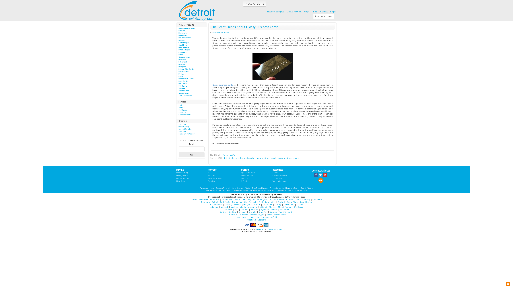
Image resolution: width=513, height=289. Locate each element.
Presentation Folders (186, 79)
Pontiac (274, 209)
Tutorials (181, 108)
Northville (228, 209)
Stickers (181, 88)
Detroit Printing (211, 190)
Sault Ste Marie (286, 212)
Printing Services (182, 175)
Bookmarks (182, 33)
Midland (263, 207)
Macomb (224, 207)
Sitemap (276, 173)
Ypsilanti (262, 219)
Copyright (261, 229)
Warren (245, 217)
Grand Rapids (281, 190)
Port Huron (284, 209)
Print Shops (256, 188)
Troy (306, 190)
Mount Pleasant (285, 207)
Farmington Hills (239, 202)
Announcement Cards (186, 28)
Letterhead (182, 62)
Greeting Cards (184, 57)
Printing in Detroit (292, 188)
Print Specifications (215, 178)
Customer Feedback (280, 175)
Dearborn (205, 202)
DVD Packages (184, 50)
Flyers (180, 55)
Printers (265, 188)
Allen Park (203, 199)
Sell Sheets (182, 86)
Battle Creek (240, 199)
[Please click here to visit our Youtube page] (325, 175)
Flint (261, 202)
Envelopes (182, 52)
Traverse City (279, 214)
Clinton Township (302, 199)
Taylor (269, 214)
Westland (251, 219)
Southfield (232, 214)
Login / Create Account (186, 134)
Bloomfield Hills (277, 199)
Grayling (228, 204)
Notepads (182, 67)
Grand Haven (306, 202)
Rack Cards (183, 81)
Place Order (182, 124)
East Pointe (225, 202)
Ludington (214, 207)
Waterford (255, 217)
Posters (181, 76)
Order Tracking (183, 127)
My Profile (182, 131)
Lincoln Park (289, 204)
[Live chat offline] (508, 283)
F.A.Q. (180, 105)
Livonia (300, 204)
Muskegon (299, 207)
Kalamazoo (267, 204)
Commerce (317, 199)
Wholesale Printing (207, 188)
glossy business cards (288, 158)
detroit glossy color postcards (239, 158)
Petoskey (254, 209)
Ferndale (253, 202)
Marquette (252, 207)
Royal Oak (298, 190)
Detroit (215, 202)
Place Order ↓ (254, 3)
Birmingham (262, 199)
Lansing (290, 190)
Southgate (243, 214)
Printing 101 (182, 112)
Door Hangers (183, 47)
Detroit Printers (307, 188)
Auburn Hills (227, 199)
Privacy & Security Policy (276, 229)
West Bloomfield (269, 217)
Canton (289, 199)
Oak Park (244, 209)
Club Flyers (182, 45)
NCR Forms (182, 64)
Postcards (182, 74)
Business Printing (222, 188)
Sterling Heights (257, 214)
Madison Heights (238, 207)
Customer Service (184, 115)
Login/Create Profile (247, 173)
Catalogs (181, 40)
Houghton (247, 204)
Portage (223, 212)
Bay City (251, 199)
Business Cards (230, 155)
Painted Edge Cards (186, 69)
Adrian (194, 199)
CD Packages (183, 43)
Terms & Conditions (280, 181)
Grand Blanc (292, 202)
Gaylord (281, 202)
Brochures (182, 35)
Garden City (270, 202)
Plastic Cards (183, 72)
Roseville (252, 212)
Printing (247, 188)
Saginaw (273, 212)
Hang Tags (182, 59)
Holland (237, 204)
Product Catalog (182, 173)
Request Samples (184, 129)
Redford (232, 212)
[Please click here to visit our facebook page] (316, 175)
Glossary (211, 175)
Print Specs (182, 110)
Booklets (181, 31)
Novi (236, 209)
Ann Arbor (270, 190)
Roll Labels (182, 84)
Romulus (242, 212)
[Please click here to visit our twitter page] (320, 175)
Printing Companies (277, 188)
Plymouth (265, 209)
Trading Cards (183, 93)
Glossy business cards (222, 85)
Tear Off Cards (184, 91)
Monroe (272, 207)
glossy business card (265, 158)
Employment (277, 178)
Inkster (257, 204)
